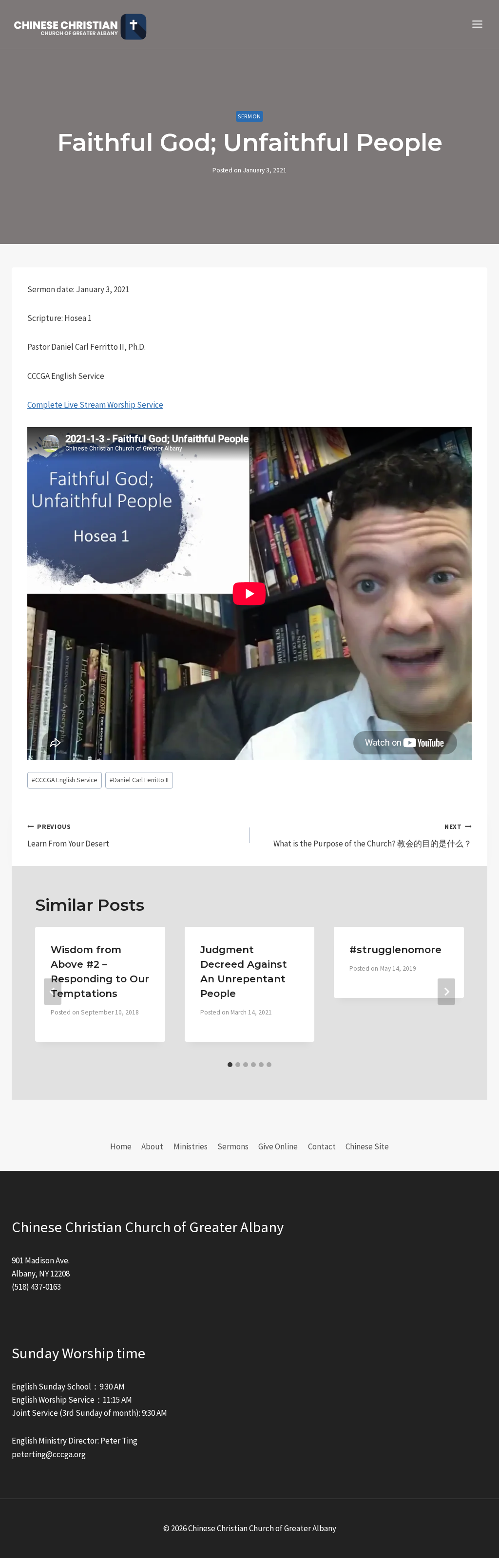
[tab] (230, 1064)
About (152, 1146)
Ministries (190, 1146)
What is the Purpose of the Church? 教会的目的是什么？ (372, 836)
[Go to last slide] (52, 991)
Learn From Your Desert (68, 836)
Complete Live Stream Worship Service (95, 404)
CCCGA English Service (64, 780)
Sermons (233, 1146)
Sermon (249, 116)
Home (121, 1146)
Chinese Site (367, 1146)
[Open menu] (477, 24)
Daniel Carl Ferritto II (139, 780)
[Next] (446, 991)
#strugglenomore (395, 950)
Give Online (278, 1146)
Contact (322, 1146)
